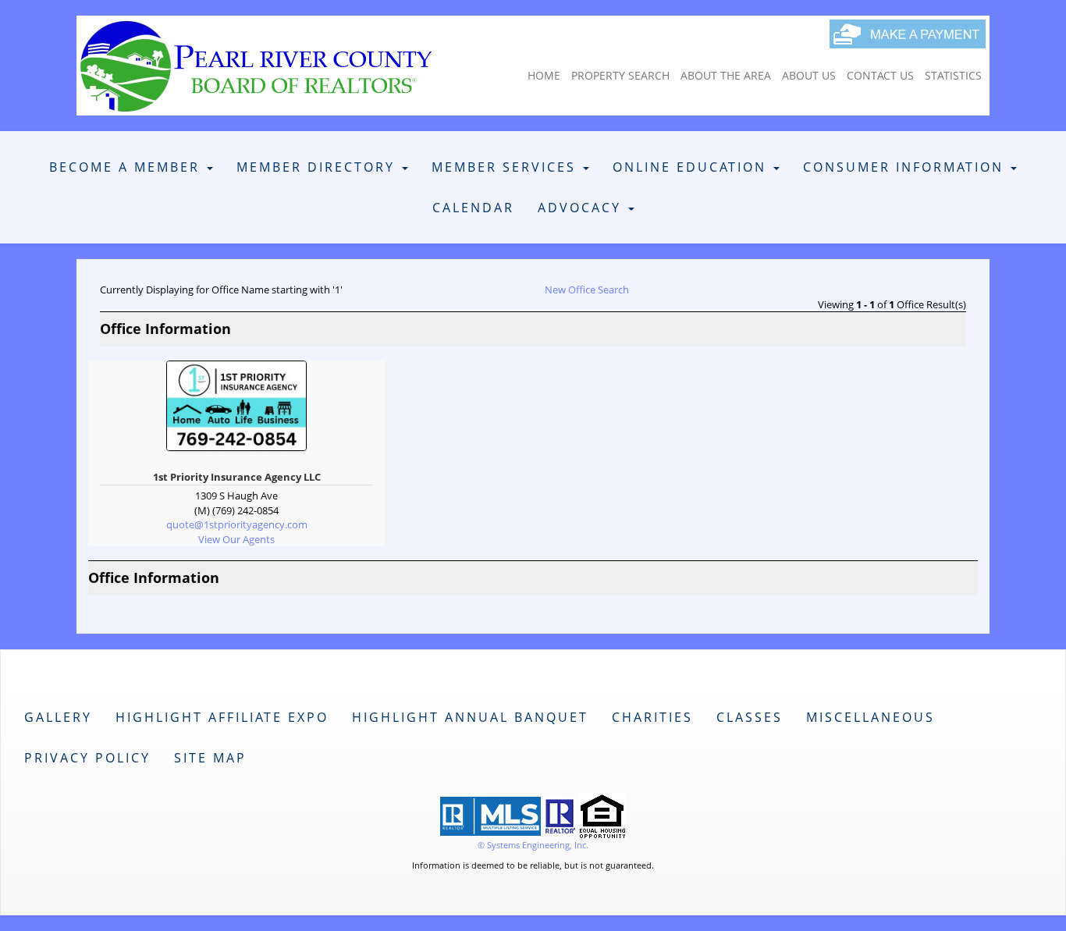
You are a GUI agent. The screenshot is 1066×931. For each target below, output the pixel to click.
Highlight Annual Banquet (470, 717)
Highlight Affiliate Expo (222, 717)
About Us (809, 75)
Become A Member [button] (127, 167)
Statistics (953, 75)
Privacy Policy (87, 757)
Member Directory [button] (318, 167)
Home (544, 75)
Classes (749, 717)
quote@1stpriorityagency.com (236, 524)
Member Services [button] (506, 167)
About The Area (725, 75)
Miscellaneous (870, 717)
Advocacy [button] (582, 207)
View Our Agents (236, 539)
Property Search (620, 75)
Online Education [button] (692, 167)
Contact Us (880, 75)
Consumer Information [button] (906, 167)
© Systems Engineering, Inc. (533, 845)
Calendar (473, 207)
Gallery (58, 717)
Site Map (210, 757)
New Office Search (587, 289)
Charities (652, 717)
